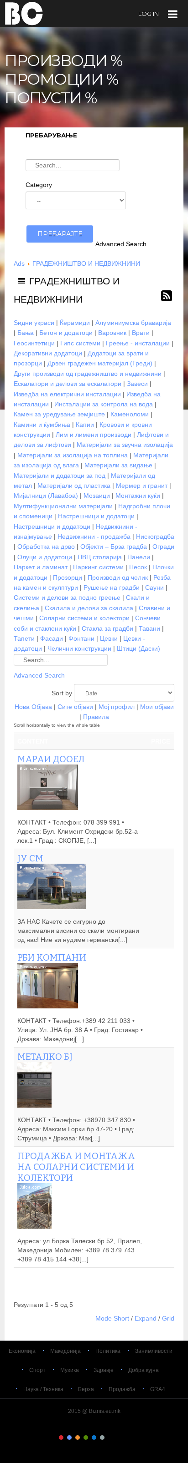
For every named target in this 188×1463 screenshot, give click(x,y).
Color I (61, 1437)
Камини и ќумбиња (42, 424)
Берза (86, 1389)
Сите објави (75, 706)
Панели (138, 557)
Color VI (102, 1437)
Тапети (24, 638)
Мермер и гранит (141, 485)
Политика (107, 1351)
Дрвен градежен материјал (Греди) (99, 363)
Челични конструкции (79, 648)
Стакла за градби (107, 628)
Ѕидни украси (34, 322)
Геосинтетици (34, 343)
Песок (138, 567)
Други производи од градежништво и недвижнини (88, 373)
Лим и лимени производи (93, 434)
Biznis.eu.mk (24, 13)
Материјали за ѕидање (118, 465)
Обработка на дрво (46, 546)
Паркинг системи (98, 567)
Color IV (86, 1437)
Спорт (37, 1370)
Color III (77, 1437)
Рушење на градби (112, 587)
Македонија (65, 1351)
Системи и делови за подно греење (67, 597)
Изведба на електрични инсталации (67, 394)
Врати (141, 332)
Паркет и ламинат (41, 567)
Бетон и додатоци (66, 332)
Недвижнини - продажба (94, 536)
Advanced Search (120, 244)
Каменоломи (129, 414)
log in (148, 13)
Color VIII (118, 1437)
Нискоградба (155, 536)
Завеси (137, 383)
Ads (19, 263)
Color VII (110, 1437)
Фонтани (81, 638)
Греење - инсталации (138, 343)
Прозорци (67, 577)
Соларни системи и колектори (84, 618)
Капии (85, 424)
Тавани (149, 628)
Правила (96, 716)
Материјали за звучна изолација (125, 444)
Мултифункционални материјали (63, 506)
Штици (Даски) (138, 648)
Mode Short (112, 1318)
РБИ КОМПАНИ (51, 957)
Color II (69, 1437)
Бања (25, 332)
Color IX (127, 1437)
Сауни (154, 587)
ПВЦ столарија (100, 557)
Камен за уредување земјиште (59, 414)
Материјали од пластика (73, 485)
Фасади (51, 638)
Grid (168, 1318)
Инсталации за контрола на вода (103, 404)
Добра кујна (143, 1370)
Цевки (109, 638)
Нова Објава (33, 706)
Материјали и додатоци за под (59, 475)
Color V (94, 1437)
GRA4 (157, 1389)
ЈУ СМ (30, 858)
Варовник (112, 332)
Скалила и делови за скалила (89, 608)
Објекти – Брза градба (113, 546)
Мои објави (157, 706)
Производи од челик (118, 577)
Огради (163, 546)
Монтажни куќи (137, 495)
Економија (22, 1351)
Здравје (104, 1370)
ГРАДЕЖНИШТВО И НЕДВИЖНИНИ (86, 263)
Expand (146, 1318)
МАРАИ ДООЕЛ (50, 759)
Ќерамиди (75, 322)
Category (39, 184)
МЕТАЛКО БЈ (45, 1056)
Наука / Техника (43, 1389)
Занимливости (153, 1351)
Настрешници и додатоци (96, 516)
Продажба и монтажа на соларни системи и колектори (76, 1166)
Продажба (122, 1389)
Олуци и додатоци (44, 557)
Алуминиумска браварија (133, 322)
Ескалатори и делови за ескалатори (67, 383)
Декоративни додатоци (48, 353)
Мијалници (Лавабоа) (46, 495)
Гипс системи (80, 343)
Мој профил (117, 706)
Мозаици (97, 495)
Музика (69, 1370)
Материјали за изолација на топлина (72, 455)
